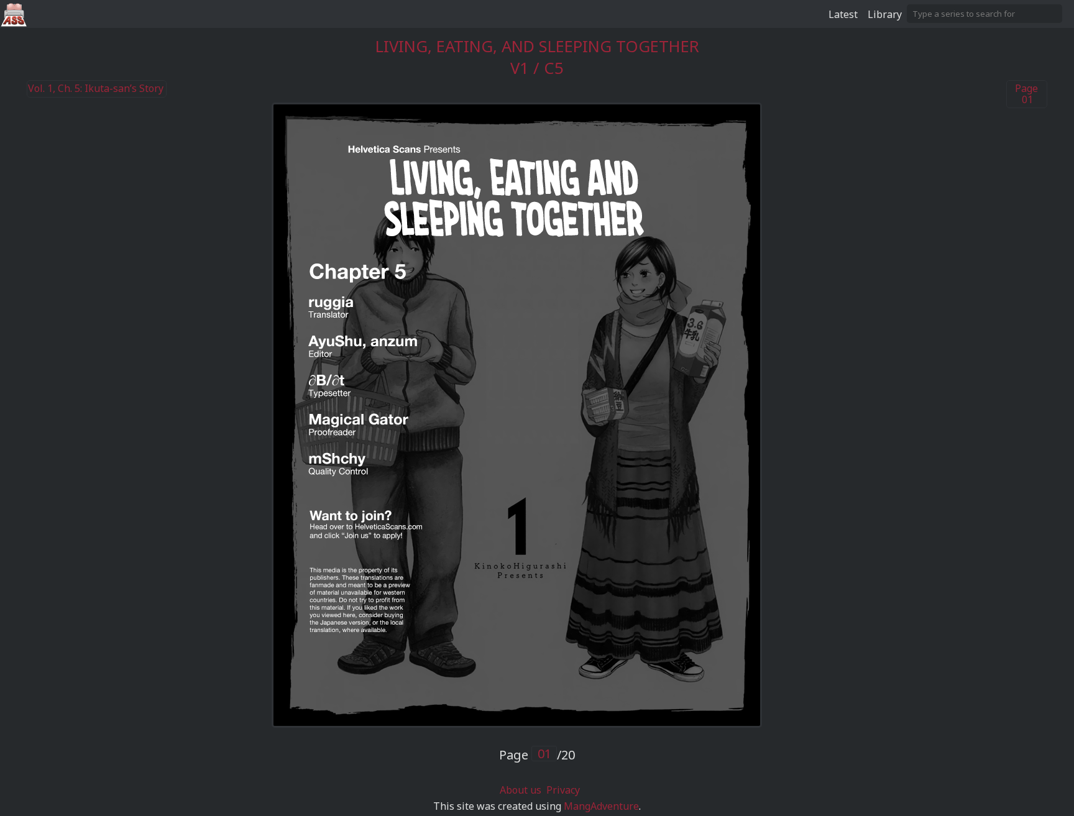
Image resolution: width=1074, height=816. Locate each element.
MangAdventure (601, 806)
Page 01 (1026, 94)
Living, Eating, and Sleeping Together (537, 46)
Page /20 (537, 754)
